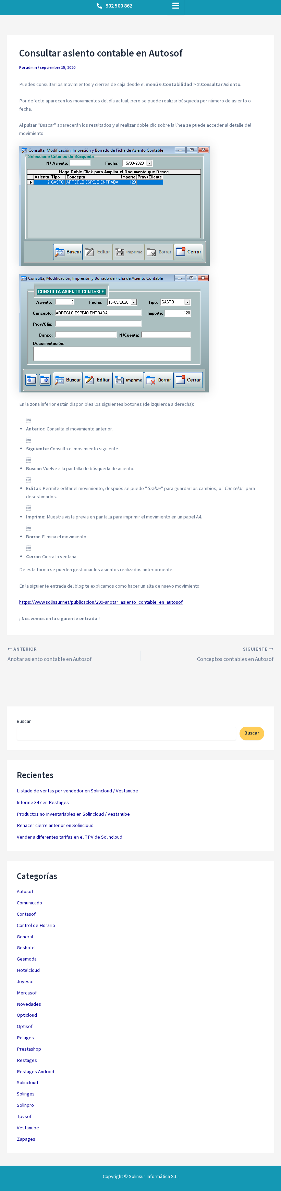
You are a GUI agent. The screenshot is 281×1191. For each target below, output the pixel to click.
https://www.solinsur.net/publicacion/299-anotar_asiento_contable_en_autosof (101, 602)
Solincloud (27, 1082)
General (25, 936)
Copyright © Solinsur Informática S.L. (141, 1176)
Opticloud (27, 1015)
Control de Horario (36, 925)
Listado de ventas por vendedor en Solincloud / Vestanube (77, 790)
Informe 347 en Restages (43, 802)
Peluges (25, 1037)
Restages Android (35, 1071)
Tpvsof (24, 1116)
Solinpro (25, 1105)
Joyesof (25, 981)
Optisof (25, 1026)
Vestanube (28, 1127)
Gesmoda (27, 959)
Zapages (26, 1139)
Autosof (25, 891)
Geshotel (26, 947)
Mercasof (27, 992)
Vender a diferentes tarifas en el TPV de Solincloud (69, 837)
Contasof (26, 914)
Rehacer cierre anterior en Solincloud (55, 825)
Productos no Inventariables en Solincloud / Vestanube (73, 814)
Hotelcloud (28, 970)
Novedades (29, 1004)
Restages (27, 1060)
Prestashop (29, 1049)
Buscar (24, 721)
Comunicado (29, 902)
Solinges (26, 1094)
